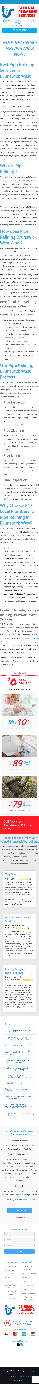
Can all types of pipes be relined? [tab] (18, 1045)
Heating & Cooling (28, 1285)
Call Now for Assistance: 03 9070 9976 (18, 825)
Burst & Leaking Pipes (11, 1271)
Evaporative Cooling (28, 1293)
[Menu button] (3, 2)
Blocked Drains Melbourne (11, 1286)
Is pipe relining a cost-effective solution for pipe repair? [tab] (17, 1061)
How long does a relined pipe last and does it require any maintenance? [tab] (18, 1053)
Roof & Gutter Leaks (28, 1277)
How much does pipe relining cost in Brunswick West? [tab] (19, 1098)
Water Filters (28, 1281)
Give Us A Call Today (19, 1211)
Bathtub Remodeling (28, 1267)
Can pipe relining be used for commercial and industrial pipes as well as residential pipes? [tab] (19, 1106)
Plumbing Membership (28, 1298)
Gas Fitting (11, 1298)
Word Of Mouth (23, 1200)
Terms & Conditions (25, 1377)
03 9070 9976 (19, 30)
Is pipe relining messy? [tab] (14, 1083)
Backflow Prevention (28, 1273)
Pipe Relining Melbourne (11, 1292)
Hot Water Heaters (10, 1277)
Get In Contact (20, 1218)
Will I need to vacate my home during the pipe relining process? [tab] (18, 1076)
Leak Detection (11, 1281)
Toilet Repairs (10, 1267)
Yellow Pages (11, 1200)
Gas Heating (28, 1289)
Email (33, 1200)
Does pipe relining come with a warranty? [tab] (17, 1090)
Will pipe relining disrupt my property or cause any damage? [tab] (17, 1038)
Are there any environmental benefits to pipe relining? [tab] (16, 1069)
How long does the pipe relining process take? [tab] (17, 1031)
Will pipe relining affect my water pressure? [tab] (18, 1114)
